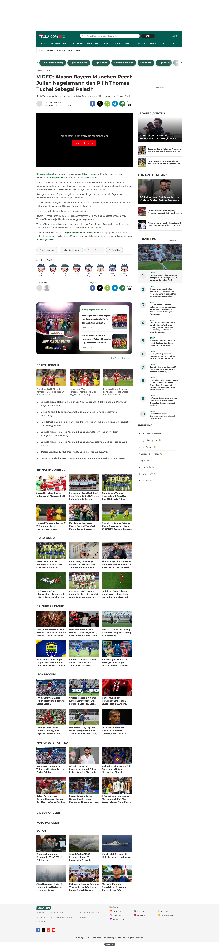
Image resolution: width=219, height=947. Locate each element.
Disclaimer (57, 913)
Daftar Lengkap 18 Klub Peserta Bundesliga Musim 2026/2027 (74, 452)
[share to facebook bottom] (92, 288)
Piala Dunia (92, 43)
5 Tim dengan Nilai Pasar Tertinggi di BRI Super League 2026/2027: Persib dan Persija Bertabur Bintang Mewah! (115, 662)
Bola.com (141, 911)
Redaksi (40, 917)
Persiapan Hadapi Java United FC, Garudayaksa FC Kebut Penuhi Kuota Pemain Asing (84, 632)
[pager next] (181, 62)
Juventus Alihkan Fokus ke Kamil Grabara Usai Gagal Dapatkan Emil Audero (162, 342)
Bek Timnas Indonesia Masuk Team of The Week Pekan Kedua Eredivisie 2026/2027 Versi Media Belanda (82, 526)
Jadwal (50, 50)
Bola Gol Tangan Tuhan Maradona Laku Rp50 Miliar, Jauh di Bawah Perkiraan (162, 356)
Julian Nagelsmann (54, 177)
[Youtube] (53, 930)
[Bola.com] (47, 288)
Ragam (153, 43)
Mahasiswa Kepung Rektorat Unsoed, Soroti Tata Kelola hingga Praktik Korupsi (84, 887)
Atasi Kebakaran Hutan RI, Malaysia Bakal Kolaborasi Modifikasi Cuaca (49, 887)
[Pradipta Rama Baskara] (40, 104)
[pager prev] (37, 62)
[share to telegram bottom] (115, 288)
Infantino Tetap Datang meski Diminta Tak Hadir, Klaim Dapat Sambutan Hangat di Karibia (163, 401)
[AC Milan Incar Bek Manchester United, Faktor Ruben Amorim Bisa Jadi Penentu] (160, 191)
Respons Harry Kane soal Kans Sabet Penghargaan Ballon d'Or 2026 (116, 392)
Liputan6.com (119, 911)
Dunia (117, 43)
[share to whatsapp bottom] (107, 288)
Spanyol (129, 43)
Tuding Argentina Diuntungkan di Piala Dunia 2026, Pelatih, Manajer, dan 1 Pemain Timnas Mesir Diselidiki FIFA (50, 594)
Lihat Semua (172, 240)
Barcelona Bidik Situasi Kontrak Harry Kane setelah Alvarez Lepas (50, 392)
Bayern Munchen (91, 174)
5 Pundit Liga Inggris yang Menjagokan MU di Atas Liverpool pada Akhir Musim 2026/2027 (116, 799)
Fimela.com (142, 915)
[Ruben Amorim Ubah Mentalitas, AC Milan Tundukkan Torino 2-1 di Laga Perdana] (142, 224)
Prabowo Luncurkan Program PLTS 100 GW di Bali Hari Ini (49, 857)
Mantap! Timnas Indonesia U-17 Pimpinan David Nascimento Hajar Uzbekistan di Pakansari (51, 526)
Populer (149, 239)
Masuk (175, 36)
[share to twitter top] (100, 104)
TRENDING (145, 425)
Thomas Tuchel (90, 177)
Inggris (106, 43)
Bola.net (164, 911)
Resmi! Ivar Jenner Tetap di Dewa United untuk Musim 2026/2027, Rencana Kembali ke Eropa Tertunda (117, 526)
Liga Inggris (46, 674)
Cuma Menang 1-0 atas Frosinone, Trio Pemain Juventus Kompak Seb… (165, 162)
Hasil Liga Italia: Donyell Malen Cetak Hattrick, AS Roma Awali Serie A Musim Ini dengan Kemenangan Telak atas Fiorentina (164, 385)
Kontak (40, 913)
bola (52, 36)
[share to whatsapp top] (107, 104)
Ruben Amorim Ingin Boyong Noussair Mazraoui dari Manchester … (165, 211)
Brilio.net (117, 915)
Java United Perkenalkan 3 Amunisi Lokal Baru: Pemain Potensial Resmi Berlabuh (51, 632)
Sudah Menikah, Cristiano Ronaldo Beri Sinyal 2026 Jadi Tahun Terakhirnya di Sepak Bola (115, 594)
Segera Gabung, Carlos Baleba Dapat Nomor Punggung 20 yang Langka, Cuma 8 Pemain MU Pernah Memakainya (83, 799)
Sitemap (40, 922)
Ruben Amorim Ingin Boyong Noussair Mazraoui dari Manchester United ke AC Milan (50, 799)
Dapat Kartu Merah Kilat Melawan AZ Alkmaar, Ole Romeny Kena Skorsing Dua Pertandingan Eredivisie (163, 292)
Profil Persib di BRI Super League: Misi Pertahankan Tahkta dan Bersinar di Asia (50, 662)
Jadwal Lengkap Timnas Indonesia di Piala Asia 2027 (50, 494)
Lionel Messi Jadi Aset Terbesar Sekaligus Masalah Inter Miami (162, 416)
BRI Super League (59, 43)
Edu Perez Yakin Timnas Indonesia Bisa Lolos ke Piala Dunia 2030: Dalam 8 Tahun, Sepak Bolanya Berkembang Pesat (84, 594)
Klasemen (61, 50)
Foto (173, 43)
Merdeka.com (119, 919)
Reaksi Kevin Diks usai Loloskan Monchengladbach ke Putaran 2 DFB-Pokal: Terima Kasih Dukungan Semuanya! (163, 309)
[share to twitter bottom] (100, 288)
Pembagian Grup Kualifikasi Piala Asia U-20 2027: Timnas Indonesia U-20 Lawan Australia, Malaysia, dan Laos (84, 496)
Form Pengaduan (89, 913)
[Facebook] (38, 930)
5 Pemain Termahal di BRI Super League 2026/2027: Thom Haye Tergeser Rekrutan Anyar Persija (82, 662)
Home (44, 43)
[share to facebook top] (92, 104)
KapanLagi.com (167, 915)
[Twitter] (43, 930)
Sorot (41, 830)
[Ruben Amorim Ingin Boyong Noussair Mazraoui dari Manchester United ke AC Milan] (142, 211)
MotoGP (141, 43)
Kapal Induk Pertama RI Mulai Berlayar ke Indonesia (116, 855)
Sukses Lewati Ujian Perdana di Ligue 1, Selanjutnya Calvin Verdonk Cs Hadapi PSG (163, 277)
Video (163, 43)
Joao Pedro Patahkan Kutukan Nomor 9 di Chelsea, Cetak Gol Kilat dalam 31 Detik (114, 730)
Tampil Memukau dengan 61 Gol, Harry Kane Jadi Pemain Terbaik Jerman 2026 (163, 369)
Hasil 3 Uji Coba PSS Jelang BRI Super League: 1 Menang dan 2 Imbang (116, 632)
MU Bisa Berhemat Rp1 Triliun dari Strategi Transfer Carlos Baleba (50, 701)
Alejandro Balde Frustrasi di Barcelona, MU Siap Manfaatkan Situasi (116, 769)
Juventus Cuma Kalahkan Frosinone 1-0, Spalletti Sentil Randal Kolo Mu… (165, 150)
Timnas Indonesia (50, 469)
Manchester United (52, 742)
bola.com (97, 938)
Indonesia (78, 43)
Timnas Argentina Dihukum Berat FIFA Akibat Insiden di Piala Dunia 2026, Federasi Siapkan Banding (116, 564)
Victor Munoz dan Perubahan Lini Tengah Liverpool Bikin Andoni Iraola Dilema (114, 701)
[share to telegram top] (115, 104)
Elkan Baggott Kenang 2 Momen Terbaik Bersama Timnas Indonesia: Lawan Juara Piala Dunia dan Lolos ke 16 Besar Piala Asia (83, 564)
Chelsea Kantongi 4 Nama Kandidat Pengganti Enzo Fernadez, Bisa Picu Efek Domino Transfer (82, 701)
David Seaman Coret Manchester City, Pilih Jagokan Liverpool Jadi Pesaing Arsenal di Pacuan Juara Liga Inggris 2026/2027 (51, 730)
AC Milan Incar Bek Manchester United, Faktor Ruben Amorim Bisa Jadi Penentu (83, 769)
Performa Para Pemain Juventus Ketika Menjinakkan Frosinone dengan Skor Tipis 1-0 (160, 137)
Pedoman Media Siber (62, 917)
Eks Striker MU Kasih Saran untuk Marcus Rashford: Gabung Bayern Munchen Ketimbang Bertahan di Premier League (162, 327)
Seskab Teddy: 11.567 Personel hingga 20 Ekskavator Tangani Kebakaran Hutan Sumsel (82, 857)
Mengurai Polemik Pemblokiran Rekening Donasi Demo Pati (114, 887)
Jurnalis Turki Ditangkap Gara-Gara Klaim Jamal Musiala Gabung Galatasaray (83, 458)
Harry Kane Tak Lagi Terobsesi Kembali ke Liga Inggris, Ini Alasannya (83, 392)
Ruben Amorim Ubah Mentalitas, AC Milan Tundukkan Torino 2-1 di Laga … (165, 224)
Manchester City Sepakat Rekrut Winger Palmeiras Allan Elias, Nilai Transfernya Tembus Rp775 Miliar (83, 730)
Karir (83, 917)
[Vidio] (48, 930)
